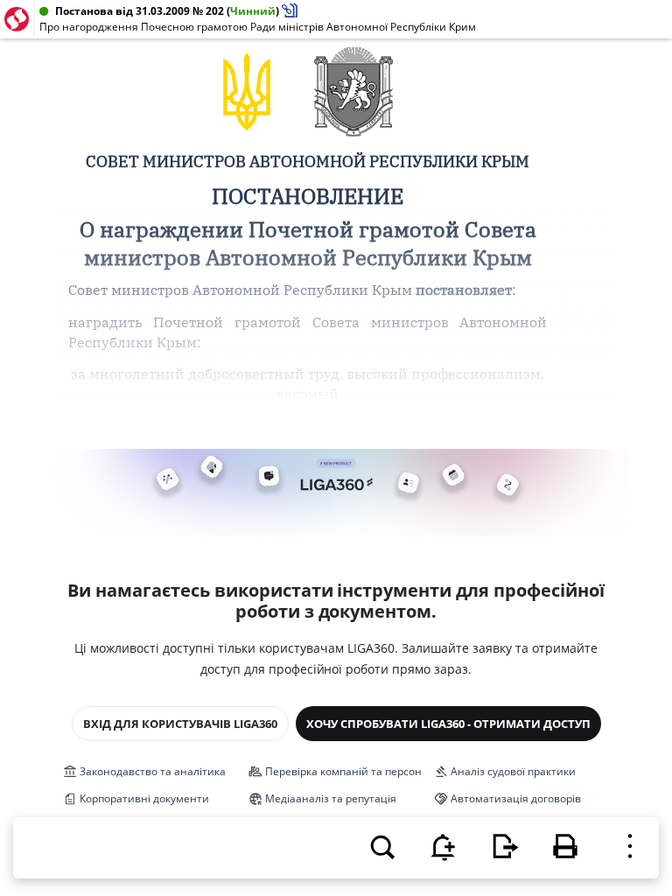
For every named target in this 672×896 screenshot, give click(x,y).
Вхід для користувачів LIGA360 (180, 724)
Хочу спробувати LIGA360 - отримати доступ (448, 724)
